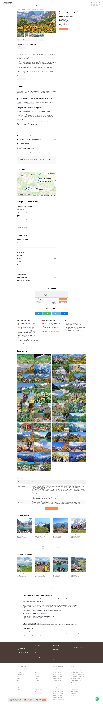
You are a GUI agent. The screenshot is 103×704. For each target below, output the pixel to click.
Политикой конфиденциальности (31, 700)
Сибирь (18, 678)
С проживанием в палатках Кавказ (77, 674)
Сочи (36, 691)
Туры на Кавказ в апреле (58, 682)
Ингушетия (37, 680)
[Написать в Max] (99, 5)
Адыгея (36, 670)
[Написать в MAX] (27, 652)
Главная (18, 9)
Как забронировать (56, 649)
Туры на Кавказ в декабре (58, 697)
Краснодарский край (39, 685)
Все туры (30, 5)
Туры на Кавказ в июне (57, 685)
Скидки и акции (56, 652)
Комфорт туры (73, 685)
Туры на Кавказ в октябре (58, 693)
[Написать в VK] (97, 5)
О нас (53, 5)
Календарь (36, 5)
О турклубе (40, 657)
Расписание (37, 647)
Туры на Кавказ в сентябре (58, 691)
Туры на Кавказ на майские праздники (60, 701)
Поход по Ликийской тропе (22, 691)
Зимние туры (73, 693)
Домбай (36, 678)
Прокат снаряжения (57, 651)
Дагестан (37, 676)
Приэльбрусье (37, 687)
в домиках (34, 39)
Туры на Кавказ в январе (58, 676)
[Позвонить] (25, 652)
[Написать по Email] (23, 652)
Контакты (73, 5)
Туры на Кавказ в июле (57, 687)
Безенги (36, 674)
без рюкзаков (41, 39)
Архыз (36, 672)
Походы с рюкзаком (74, 687)
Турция (18, 689)
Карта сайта (37, 651)
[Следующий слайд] (54, 22)
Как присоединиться (21, 78)
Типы (48, 5)
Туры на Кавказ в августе (58, 689)
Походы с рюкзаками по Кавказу (77, 672)
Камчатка (19, 672)
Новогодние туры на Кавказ (58, 699)
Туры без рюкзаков (74, 689)
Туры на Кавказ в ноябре (58, 695)
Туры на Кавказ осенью (57, 674)
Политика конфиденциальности (51, 660)
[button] (51, 508)
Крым (18, 676)
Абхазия (36, 668)
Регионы (42, 5)
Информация (65, 5)
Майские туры (73, 695)
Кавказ (23, 9)
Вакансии (51, 657)
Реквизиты (57, 657)
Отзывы (59, 5)
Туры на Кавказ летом (57, 672)
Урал (18, 680)
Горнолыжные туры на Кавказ (76, 682)
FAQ (35, 652)
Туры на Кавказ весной (57, 670)
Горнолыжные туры (74, 691)
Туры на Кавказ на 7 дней (76, 680)
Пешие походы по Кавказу (76, 668)
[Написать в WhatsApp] (94, 5)
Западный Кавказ (38, 693)
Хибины (18, 682)
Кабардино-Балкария (39, 682)
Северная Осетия (26, 39)
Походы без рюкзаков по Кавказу (77, 670)
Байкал (18, 670)
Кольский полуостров (21, 674)
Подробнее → (56, 331)
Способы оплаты (56, 647)
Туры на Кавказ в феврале (58, 678)
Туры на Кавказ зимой (57, 668)
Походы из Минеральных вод (76, 678)
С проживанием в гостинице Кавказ (78, 676)
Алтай (18, 668)
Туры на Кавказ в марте (57, 680)
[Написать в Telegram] (91, 5)
